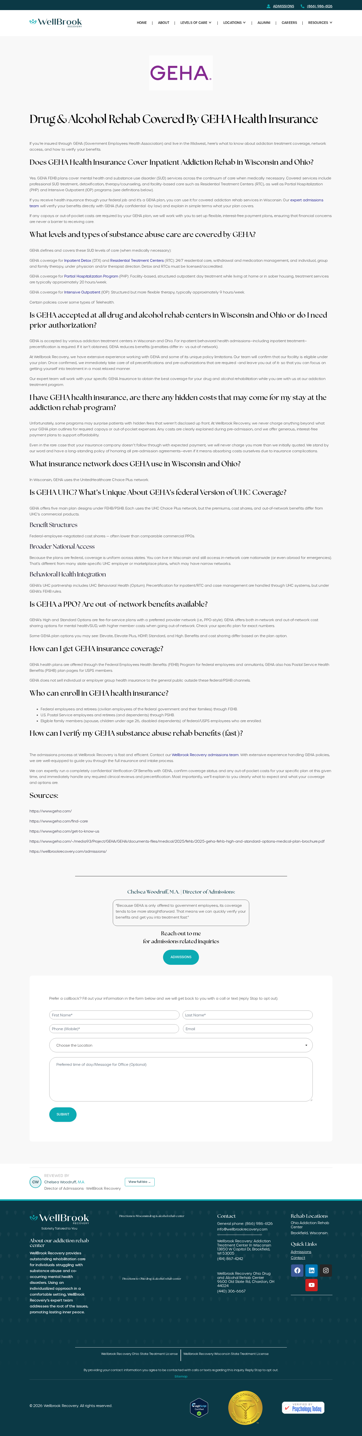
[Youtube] (311, 1285)
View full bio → (140, 1182)
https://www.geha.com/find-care (59, 821)
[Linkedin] (311, 1270)
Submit (63, 1114)
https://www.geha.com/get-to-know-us (64, 831)
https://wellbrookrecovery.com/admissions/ (68, 851)
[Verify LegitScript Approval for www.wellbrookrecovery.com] (199, 1408)
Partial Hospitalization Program (91, 276)
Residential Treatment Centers (137, 260)
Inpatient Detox (77, 260)
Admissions (301, 1252)
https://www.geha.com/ (51, 811)
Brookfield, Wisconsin (309, 1233)
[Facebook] (297, 1270)
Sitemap (181, 1376)
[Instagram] (326, 1270)
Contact (298, 1258)
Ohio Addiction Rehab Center (310, 1225)
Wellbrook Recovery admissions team (205, 755)
